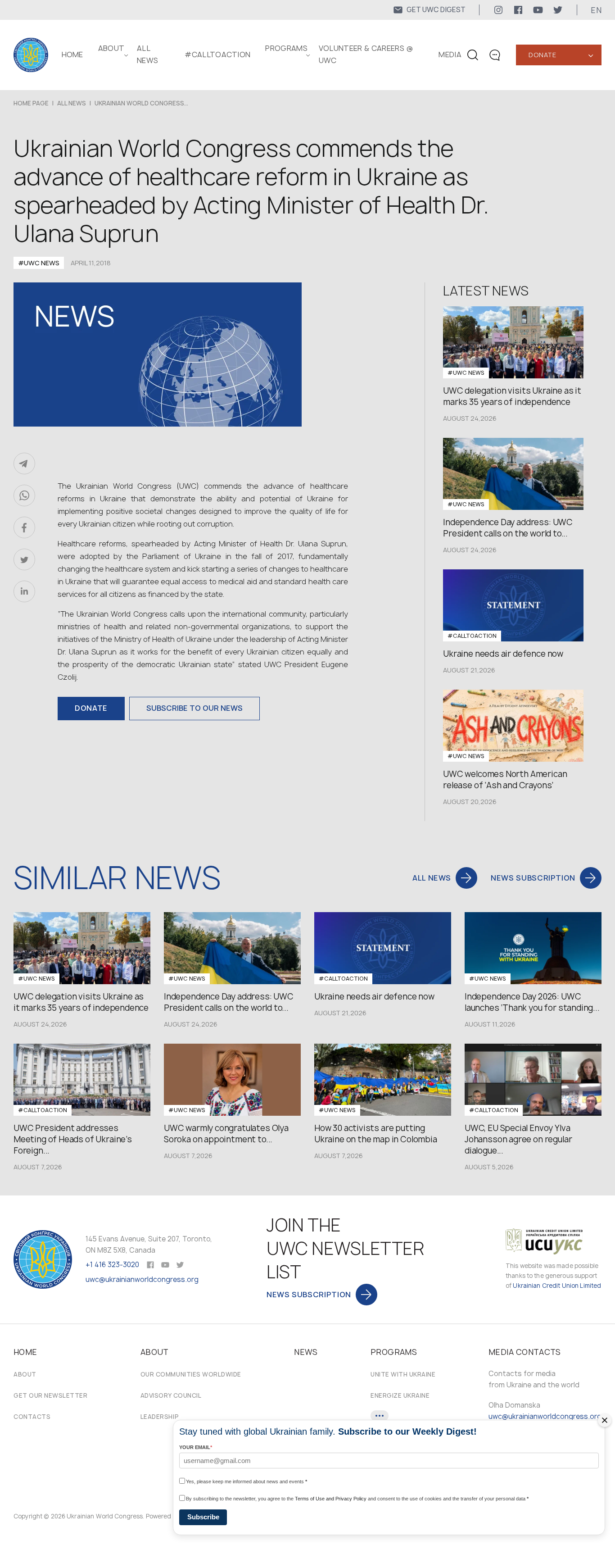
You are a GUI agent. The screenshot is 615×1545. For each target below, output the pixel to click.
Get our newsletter (50, 1395)
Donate (542, 54)
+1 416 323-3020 (112, 1264)
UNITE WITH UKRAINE (403, 1374)
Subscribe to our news (194, 708)
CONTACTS (32, 1417)
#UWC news (38, 263)
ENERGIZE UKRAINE (400, 1395)
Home (72, 54)
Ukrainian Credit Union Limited (557, 1285)
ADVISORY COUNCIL (170, 1395)
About (25, 1374)
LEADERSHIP (159, 1417)
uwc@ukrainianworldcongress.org (142, 1279)
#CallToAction (217, 54)
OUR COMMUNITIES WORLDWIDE (190, 1374)
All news (71, 103)
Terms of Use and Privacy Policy (330, 1498)
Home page (31, 103)
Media (450, 54)
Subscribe (203, 1517)
